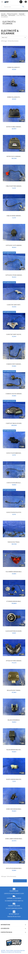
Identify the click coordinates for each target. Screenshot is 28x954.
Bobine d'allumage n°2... (14, 97)
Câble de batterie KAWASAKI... (14, 186)
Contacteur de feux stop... (14, 512)
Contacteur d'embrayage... (14, 453)
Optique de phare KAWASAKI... (14, 660)
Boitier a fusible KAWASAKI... (14, 126)
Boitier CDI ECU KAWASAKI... (14, 156)
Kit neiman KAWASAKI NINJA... (14, 601)
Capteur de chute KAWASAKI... (14, 245)
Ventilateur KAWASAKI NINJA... (14, 868)
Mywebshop (18, 952)
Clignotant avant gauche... (14, 334)
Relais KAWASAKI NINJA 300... (14, 749)
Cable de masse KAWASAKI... (14, 215)
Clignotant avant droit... (14, 304)
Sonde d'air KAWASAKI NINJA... (14, 809)
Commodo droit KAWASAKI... (14, 364)
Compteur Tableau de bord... (14, 423)
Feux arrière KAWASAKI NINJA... (14, 571)
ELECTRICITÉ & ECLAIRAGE (9, 22)
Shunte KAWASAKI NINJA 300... (14, 779)
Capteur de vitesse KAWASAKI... (14, 275)
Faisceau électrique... (14, 542)
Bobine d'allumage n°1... (14, 67)
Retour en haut (20, 881)
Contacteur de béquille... (14, 482)
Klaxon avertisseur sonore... (14, 631)
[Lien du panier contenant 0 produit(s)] (26, 1)
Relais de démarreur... (14, 720)
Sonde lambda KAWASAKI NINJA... (14, 838)
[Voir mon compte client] (20, 2)
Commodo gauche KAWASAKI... (14, 393)
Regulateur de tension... (14, 690)
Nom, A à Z (14, 37)
